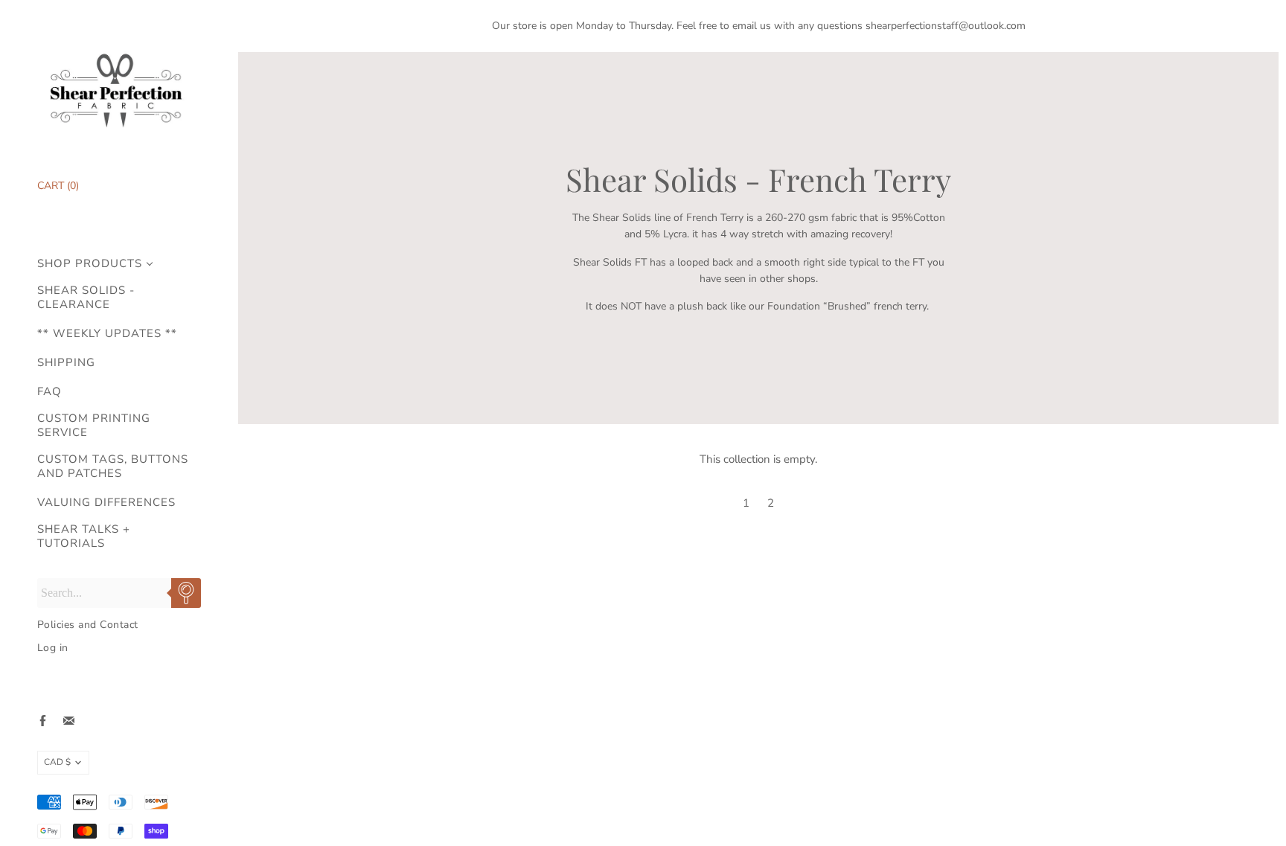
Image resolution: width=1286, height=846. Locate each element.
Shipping (66, 363)
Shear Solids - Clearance (86, 297)
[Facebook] (43, 721)
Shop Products (89, 264)
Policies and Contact (87, 624)
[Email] (69, 721)
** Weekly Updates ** (107, 334)
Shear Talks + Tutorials (83, 536)
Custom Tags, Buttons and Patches (112, 466)
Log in (52, 647)
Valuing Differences (106, 503)
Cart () (58, 186)
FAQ (49, 392)
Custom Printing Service (93, 425)
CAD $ (57, 762)
